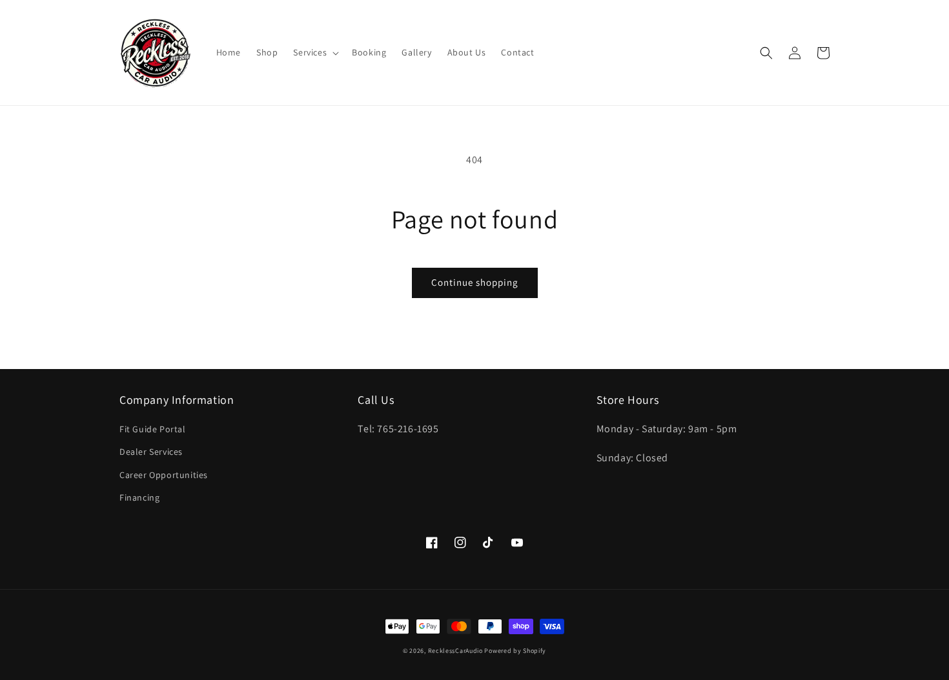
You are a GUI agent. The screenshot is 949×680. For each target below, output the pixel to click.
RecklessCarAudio (455, 650)
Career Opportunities (163, 475)
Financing (139, 497)
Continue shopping (474, 282)
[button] (314, 52)
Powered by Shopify (515, 650)
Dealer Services (151, 451)
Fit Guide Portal (152, 429)
